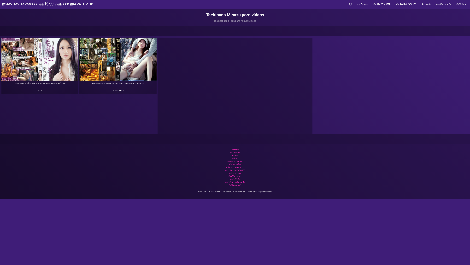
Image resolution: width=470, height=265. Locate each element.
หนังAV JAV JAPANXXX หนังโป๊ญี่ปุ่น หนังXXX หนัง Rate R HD (47, 4)
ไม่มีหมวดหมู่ (235, 185)
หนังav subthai (235, 173)
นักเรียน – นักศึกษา (235, 161)
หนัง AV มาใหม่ (235, 164)
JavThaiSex (362, 4)
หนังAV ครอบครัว (443, 4)
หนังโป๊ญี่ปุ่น (461, 4)
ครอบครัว (235, 155)
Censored (235, 150)
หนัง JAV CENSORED (382, 4)
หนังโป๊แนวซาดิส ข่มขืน (235, 182)
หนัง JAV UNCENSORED (405, 4)
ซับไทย (235, 158)
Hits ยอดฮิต (426, 4)
